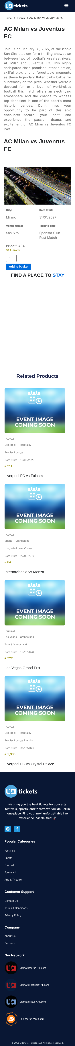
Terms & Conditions (16, 908)
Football (9, 865)
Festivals (10, 850)
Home (8, 17)
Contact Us (11, 900)
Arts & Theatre (13, 879)
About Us (10, 935)
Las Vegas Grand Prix (22, 668)
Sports (8, 857)
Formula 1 (10, 872)
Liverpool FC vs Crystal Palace (29, 764)
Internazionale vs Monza (24, 572)
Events (21, 17)
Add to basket (18, 266)
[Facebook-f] (17, 829)
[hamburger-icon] (66, 6)
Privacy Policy (13, 915)
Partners (10, 943)
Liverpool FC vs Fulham (24, 476)
